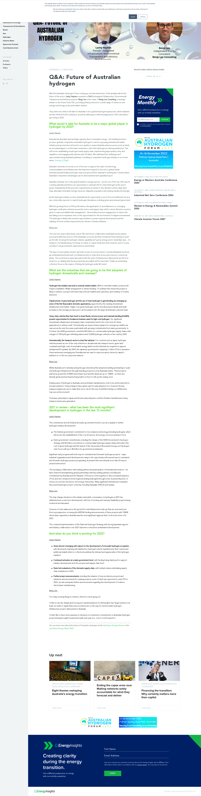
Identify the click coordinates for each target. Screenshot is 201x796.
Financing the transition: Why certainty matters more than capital (158, 694)
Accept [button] (133, 17)
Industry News (8, 41)
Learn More (56, 708)
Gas (4, 33)
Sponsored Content (10, 44)
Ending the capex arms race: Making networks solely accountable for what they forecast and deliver (114, 690)
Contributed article (10, 48)
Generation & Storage (11, 23)
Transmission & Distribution (14, 26)
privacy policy (146, 126)
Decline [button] (142, 17)
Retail (5, 30)
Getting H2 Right (62, 161)
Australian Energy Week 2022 (61, 628)
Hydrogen (7, 37)
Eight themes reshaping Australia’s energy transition (69, 692)
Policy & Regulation (60, 686)
